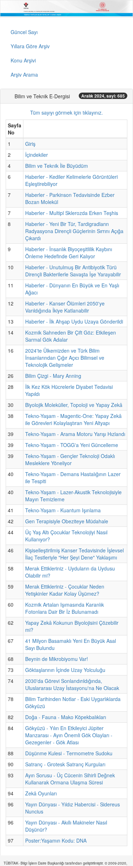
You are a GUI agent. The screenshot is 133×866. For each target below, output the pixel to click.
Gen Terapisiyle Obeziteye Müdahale (66, 521)
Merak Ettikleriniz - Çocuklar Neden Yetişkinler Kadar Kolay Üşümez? (64, 590)
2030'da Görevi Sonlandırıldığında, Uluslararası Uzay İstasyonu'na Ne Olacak (72, 684)
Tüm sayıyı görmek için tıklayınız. (66, 112)
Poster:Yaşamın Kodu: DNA (56, 840)
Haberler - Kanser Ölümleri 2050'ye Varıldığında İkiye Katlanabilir (65, 307)
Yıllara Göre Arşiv (30, 46)
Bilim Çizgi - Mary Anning (53, 375)
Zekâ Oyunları (41, 793)
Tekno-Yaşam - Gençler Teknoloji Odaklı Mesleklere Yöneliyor (70, 459)
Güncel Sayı (24, 31)
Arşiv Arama (24, 74)
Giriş (30, 143)
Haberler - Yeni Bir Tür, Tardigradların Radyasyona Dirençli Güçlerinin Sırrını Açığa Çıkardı (74, 231)
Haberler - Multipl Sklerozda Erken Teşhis (71, 212)
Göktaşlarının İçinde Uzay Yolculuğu (65, 669)
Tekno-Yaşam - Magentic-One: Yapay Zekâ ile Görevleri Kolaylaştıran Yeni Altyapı (73, 419)
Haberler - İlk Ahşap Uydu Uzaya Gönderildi (74, 321)
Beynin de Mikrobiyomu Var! (56, 658)
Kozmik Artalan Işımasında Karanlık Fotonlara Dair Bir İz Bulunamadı (64, 608)
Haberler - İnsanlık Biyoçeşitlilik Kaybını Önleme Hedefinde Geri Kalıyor (68, 253)
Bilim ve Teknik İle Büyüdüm (56, 165)
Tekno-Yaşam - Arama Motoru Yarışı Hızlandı (75, 433)
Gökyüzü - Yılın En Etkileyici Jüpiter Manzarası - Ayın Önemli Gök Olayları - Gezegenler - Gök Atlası (68, 735)
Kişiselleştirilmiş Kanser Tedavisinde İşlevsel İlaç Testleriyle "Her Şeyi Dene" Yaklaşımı (74, 554)
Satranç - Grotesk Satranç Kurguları (65, 764)
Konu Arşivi (23, 60)
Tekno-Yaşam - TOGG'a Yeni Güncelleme (71, 444)
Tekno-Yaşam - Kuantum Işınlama (63, 510)
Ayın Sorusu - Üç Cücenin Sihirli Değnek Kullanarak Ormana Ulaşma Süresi (70, 779)
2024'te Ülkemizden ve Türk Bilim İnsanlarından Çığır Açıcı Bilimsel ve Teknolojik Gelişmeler (64, 357)
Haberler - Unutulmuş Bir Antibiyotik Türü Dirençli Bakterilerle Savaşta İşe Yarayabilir (73, 271)
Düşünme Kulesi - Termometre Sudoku (68, 753)
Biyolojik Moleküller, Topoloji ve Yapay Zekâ (73, 404)
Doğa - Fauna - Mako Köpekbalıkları (65, 717)
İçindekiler (36, 154)
